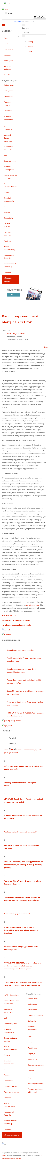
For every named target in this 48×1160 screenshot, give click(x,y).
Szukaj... (25, 28)
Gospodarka (8, 218)
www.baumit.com (32, 605)
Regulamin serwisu (35, 1078)
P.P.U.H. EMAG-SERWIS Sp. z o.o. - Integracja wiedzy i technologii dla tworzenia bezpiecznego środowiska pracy (22, 966)
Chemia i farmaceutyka (9, 199)
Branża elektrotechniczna (10, 185)
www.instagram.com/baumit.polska (16, 625)
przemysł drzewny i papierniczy (8, 138)
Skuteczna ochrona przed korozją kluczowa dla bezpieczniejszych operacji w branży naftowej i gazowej (23, 865)
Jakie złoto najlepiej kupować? (17, 914)
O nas (6, 44)
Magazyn (7, 55)
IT (4, 207)
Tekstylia (7, 192)
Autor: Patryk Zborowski (16, 334)
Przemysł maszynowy (8, 117)
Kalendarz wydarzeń (8, 67)
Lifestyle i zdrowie (7, 225)
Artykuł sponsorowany (9, 248)
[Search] (23, 25)
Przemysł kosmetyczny (9, 168)
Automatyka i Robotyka (9, 256)
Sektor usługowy (10, 161)
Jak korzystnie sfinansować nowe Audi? (21, 832)
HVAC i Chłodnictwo (8, 127)
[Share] (23, 36)
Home (6, 38)
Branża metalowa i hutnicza (10, 176)
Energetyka (8, 272)
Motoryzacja (8, 91)
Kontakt (7, 75)
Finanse (7, 212)
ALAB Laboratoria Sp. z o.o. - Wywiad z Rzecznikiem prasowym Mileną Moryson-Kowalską (21, 930)
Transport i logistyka (8, 103)
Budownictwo (9, 85)
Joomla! (4, 1155)
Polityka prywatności (35, 1083)
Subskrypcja (8, 61)
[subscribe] (6, 630)
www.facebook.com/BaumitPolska (16, 620)
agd (5, 155)
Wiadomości (8, 96)
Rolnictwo (7, 241)
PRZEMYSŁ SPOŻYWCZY (9, 148)
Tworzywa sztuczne (7, 233)
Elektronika (8, 111)
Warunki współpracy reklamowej (35, 1090)
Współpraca (8, 49)
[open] (16, 25)
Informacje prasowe (8, 279)
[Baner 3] (6, 9)
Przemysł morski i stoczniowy (10, 265)
